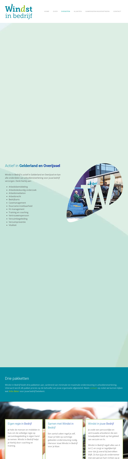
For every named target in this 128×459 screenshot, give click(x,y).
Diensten (65, 11)
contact (93, 388)
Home (46, 11)
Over (55, 11)
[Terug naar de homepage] (23, 11)
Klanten (78, 11)
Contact (117, 11)
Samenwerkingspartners (98, 11)
